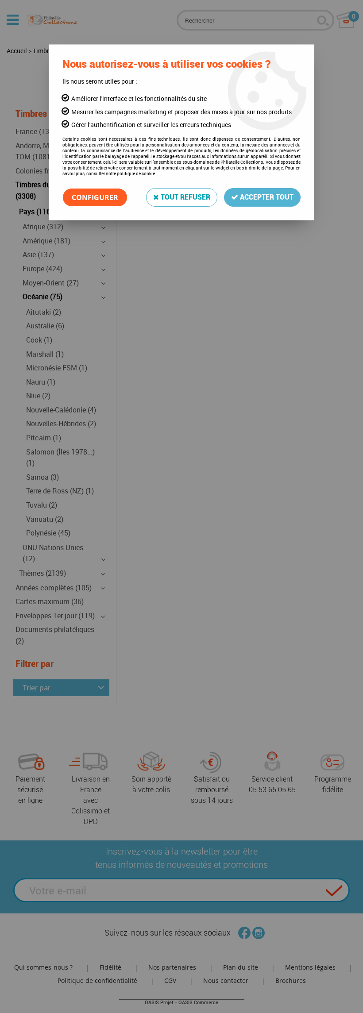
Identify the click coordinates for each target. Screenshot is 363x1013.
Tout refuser (184, 197)
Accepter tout (265, 197)
